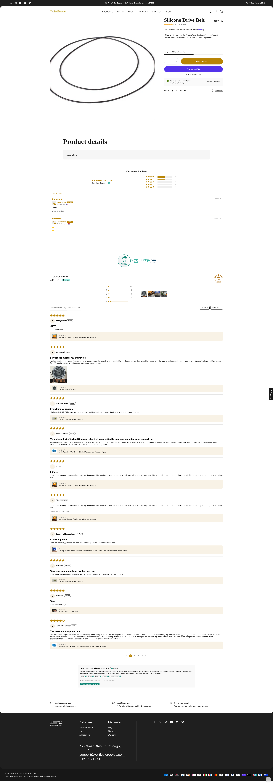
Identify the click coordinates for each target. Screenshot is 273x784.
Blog (110, 727)
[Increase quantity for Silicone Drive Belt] (176, 61)
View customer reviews (89, 684)
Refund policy (9, 776)
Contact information (50, 776)
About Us (112, 731)
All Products (84, 735)
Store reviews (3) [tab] (74, 308)
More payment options (193, 74)
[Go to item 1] (144, 294)
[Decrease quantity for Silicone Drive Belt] (166, 61)
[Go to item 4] (164, 294)
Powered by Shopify (30, 773)
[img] (57, 199)
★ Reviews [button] (271, 394)
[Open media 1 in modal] (102, 69)
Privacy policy (18, 776)
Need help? (219, 90)
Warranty (112, 735)
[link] (103, 748)
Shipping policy (38, 776)
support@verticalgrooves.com (65, 706)
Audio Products (86, 727)
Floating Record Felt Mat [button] (67, 389)
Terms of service (28, 776)
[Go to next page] (146, 655)
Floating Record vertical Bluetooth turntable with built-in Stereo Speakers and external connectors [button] (93, 551)
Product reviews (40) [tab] (58, 308)
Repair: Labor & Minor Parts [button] (68, 611)
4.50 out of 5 (108, 180)
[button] (150, 177)
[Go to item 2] (151, 294)
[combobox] (257, 3)
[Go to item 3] (157, 294)
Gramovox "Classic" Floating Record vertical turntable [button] (77, 337)
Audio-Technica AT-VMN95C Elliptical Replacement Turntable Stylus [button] (82, 452)
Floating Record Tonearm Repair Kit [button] (71, 419)
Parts (81, 731)
